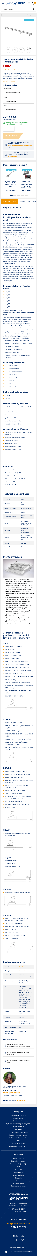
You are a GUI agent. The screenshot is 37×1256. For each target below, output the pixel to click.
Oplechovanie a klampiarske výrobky (18, 1124)
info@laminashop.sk (18, 1223)
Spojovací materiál (18, 1144)
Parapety (18, 1129)
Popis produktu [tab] (9, 202)
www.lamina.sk (18, 1172)
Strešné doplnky (18, 1118)
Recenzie (18, 1178)
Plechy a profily (18, 1127)
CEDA (21, 967)
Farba (5, 97)
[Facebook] (13, 1240)
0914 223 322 (12, 156)
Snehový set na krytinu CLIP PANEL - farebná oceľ (10, 183)
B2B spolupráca (18, 1184)
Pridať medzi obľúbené (12, 70)
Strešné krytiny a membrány (18, 1132)
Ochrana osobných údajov (18, 1164)
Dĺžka (5, 105)
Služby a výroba (18, 1175)
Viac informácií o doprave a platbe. (20, 145)
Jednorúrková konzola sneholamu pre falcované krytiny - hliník (26, 184)
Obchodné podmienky (18, 1161)
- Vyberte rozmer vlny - (13, 93)
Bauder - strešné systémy (18, 1135)
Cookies (18, 1167)
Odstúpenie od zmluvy (18, 1186)
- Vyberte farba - (11, 101)
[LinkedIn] (19, 1240)
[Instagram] (16, 1240)
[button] (18, 92)
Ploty (18, 1141)
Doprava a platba (18, 1158)
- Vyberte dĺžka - (11, 110)
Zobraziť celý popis (9, 81)
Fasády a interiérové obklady (18, 1138)
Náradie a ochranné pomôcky (18, 1146)
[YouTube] (23, 1240)
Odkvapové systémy (18, 1115)
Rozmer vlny (7, 88)
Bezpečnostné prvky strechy (18, 1121)
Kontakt (18, 1181)
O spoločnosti (18, 1170)
